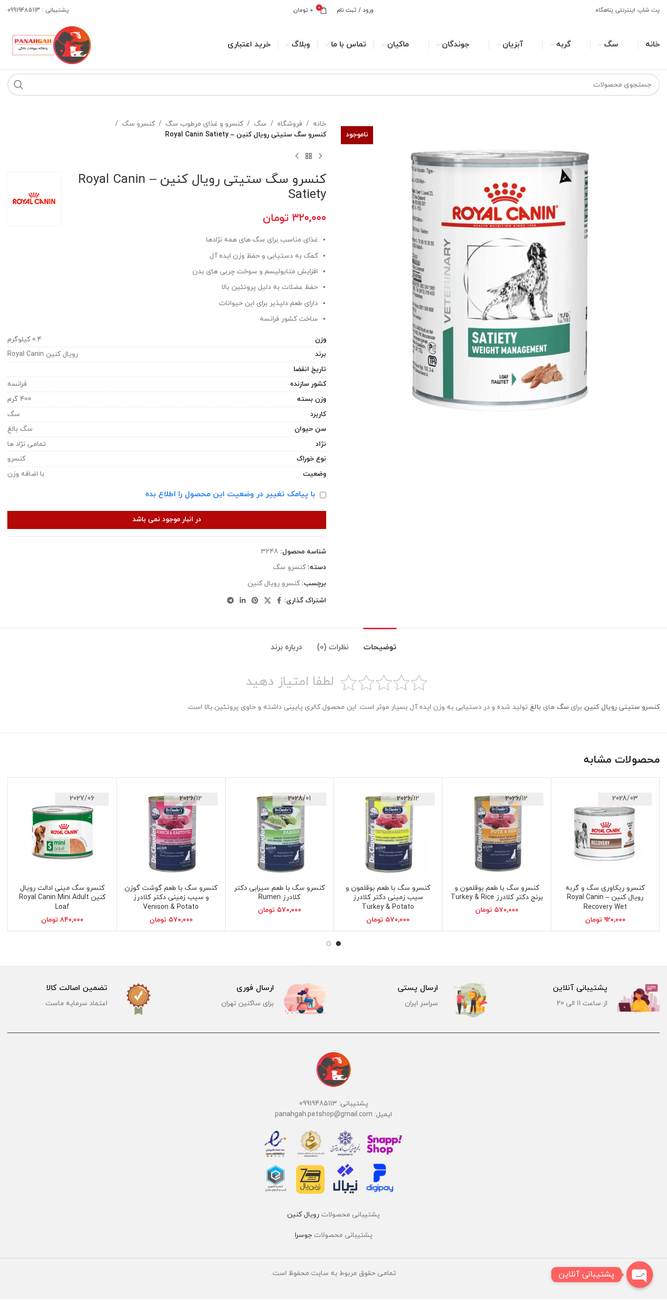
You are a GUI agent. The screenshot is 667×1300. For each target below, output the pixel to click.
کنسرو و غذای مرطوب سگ (204, 124)
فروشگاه (289, 124)
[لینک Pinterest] (255, 601)
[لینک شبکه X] (267, 601)
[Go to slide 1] (338, 943)
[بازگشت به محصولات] (308, 156)
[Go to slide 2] (328, 943)
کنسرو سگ (138, 124)
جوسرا (303, 1235)
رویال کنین (303, 1214)
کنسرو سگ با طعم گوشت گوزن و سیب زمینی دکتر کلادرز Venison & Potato (171, 897)
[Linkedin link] (243, 601)
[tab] (379, 643)
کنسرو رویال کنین (274, 583)
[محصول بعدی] (297, 156)
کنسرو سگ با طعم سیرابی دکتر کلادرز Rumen (279, 893)
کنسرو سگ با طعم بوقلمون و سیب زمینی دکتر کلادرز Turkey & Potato (388, 897)
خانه (319, 124)
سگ (260, 124)
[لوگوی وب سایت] (50, 44)
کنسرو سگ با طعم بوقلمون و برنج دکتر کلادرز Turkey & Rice (497, 893)
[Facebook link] (279, 601)
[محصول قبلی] (320, 156)
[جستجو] (18, 84)
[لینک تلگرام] (230, 601)
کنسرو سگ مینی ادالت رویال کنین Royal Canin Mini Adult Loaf (62, 897)
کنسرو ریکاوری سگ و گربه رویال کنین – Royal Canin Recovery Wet (605, 897)
